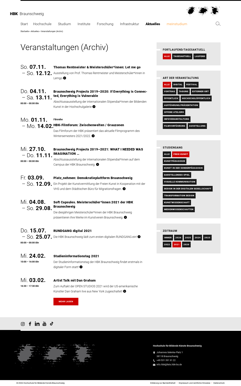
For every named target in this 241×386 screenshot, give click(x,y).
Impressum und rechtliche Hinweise (194, 383)
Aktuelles (153, 24)
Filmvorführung (174, 126)
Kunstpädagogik (174, 161)
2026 (178, 237)
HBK (15, 13)
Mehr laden (66, 301)
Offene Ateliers (174, 112)
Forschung (105, 24)
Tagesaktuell (182, 56)
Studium (64, 24)
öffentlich (171, 98)
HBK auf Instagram (22, 323)
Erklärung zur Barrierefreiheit (162, 383)
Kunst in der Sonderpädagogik (183, 168)
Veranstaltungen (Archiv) (52, 31)
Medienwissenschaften (178, 209)
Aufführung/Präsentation (181, 105)
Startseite (24, 31)
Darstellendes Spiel (177, 175)
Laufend (200, 56)
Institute (84, 24)
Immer (168, 237)
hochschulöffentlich (196, 98)
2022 (167, 244)
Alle (167, 56)
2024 (198, 237)
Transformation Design (179, 195)
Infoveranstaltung (176, 119)
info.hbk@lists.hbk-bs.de (169, 364)
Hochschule (42, 24)
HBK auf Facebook (30, 323)
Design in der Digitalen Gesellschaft (187, 188)
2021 (177, 244)
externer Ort (200, 91)
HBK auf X (37, 323)
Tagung (183, 91)
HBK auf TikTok (51, 323)
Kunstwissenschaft (177, 202)
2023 (207, 237)
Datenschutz (219, 383)
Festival (191, 84)
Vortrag (169, 91)
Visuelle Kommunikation (179, 182)
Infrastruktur (129, 24)
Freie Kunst (180, 154)
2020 (186, 244)
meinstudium (177, 24)
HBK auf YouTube (44, 323)
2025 (188, 237)
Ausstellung (197, 126)
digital (177, 84)
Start (24, 24)
